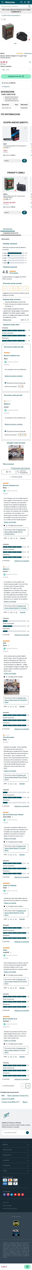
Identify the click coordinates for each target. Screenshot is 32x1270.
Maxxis (2, 53)
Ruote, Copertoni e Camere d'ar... (18, 1095)
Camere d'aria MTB (8, 1099)
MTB (3, 1095)
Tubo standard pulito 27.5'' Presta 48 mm (14, 146)
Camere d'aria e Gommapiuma (11, 15)
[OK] (27, 1132)
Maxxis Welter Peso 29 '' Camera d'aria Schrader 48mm (14, 196)
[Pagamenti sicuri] (10, 1182)
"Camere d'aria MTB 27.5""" (11, 1102)
